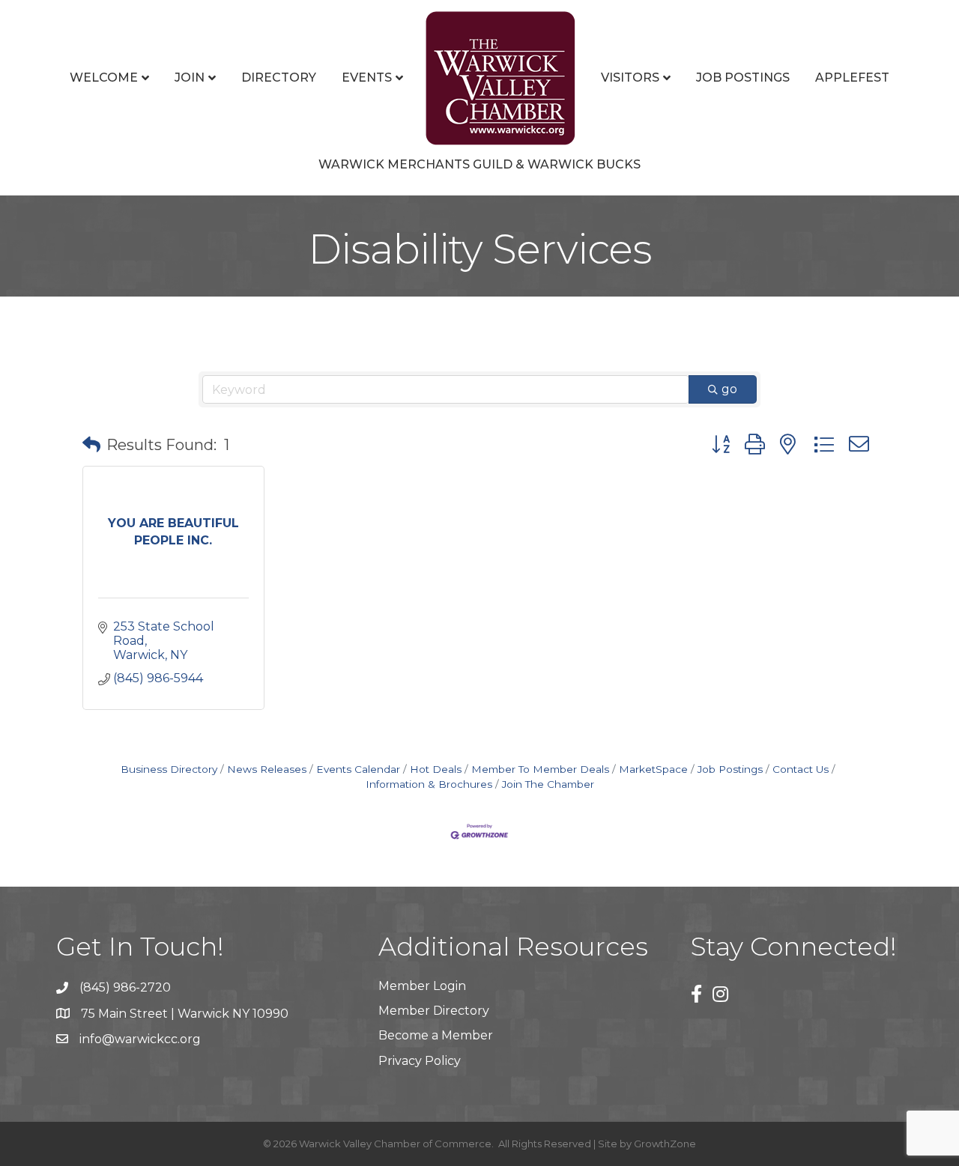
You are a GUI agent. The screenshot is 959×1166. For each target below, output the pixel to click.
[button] (91, 444)
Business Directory (169, 769)
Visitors (630, 77)
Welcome (104, 77)
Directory (278, 77)
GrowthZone (665, 1144)
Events (367, 77)
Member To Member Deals (540, 769)
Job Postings (743, 77)
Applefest (852, 77)
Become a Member (435, 1035)
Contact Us (800, 769)
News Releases (266, 769)
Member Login (422, 986)
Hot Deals (436, 769)
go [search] (729, 389)
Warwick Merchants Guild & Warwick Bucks (479, 164)
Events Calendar (358, 769)
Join (190, 77)
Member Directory (433, 1010)
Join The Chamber (548, 784)
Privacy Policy (419, 1061)
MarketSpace (653, 769)
